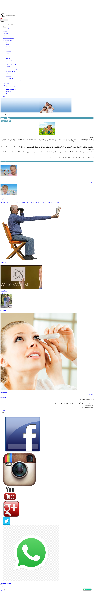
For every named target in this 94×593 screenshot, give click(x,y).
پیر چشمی (8, 48)
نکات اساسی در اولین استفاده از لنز (13, 80)
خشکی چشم (8, 55)
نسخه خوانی (8, 76)
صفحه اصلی (5, 33)
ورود (4, 23)
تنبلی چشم (8, 58)
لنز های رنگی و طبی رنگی (8, 38)
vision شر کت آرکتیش (10, 86)
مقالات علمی (8, 73)
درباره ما (5, 85)
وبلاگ (4, 96)
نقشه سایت (8, 91)
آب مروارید (8, 53)
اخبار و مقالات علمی (7, 60)
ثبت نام (4, 29)
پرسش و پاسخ (6, 83)
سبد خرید (5, 31)
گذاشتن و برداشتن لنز (10, 71)
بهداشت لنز (8, 66)
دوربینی (7, 44)
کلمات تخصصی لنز (10, 78)
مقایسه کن (3, 590)
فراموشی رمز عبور (7, 28)
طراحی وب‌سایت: (6, 583)
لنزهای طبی (5, 35)
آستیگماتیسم (8, 51)
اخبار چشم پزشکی (9, 61)
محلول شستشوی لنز (7, 40)
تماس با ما (5, 93)
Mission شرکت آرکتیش (10, 89)
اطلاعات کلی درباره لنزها (11, 64)
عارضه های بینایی (6, 42)
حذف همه (3, 589)
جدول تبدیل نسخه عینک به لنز (12, 68)
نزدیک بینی (8, 46)
